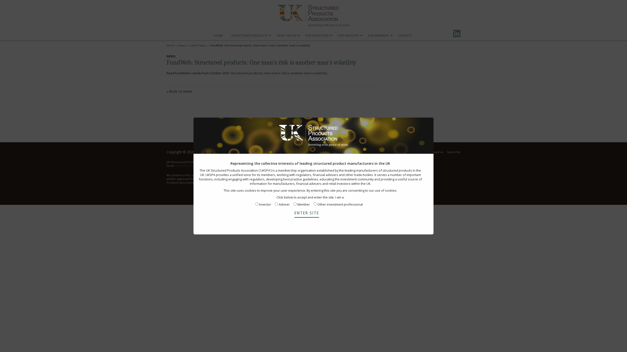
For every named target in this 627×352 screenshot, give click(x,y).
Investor (264, 204)
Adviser (284, 204)
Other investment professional (340, 204)
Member (303, 204)
